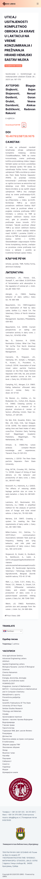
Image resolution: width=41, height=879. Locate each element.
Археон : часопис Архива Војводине (17, 719)
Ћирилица (6, 644)
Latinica (16, 644)
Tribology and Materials (11, 711)
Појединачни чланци (13, 66)
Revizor (5, 700)
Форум (5, 769)
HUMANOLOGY (8, 683)
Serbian (10, 631)
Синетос (6, 764)
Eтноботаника (8, 742)
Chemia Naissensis (9, 672)
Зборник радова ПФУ (11, 744)
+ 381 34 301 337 (17, 812)
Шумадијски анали (10, 772)
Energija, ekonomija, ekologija (14, 678)
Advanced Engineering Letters (14, 658)
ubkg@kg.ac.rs (14, 817)
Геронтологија (8, 728)
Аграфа (5, 714)
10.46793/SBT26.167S (20, 136)
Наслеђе (5, 756)
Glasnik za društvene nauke (13, 681)
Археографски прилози (12, 717)
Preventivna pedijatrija (11, 697)
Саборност (7, 761)
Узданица (6, 767)
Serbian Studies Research (12, 708)
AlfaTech (5, 661)
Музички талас (8, 753)
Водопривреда (8, 722)
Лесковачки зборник (11, 747)
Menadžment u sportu (11, 694)
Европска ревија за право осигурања (18, 739)
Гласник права (8, 725)
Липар (5, 750)
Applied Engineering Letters (13, 664)
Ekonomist (6, 675)
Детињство (7, 736)
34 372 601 (30, 812)
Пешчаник (6, 758)
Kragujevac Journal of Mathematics (16, 686)
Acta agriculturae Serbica (12, 656)
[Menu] (38, 4)
